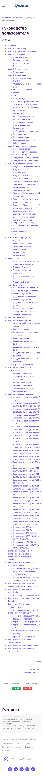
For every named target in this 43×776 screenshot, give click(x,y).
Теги (15, 95)
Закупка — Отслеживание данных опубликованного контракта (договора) (24, 217)
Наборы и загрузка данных (25, 152)
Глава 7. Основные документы (20, 163)
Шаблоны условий (21, 137)
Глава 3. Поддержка (16, 54)
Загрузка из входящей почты (26, 157)
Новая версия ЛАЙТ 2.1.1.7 (25, 530)
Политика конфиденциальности (23, 739)
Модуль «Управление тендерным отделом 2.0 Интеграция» (24, 376)
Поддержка (29, 747)
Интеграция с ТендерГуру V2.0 (26, 610)
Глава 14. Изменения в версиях (20, 394)
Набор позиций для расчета (25, 225)
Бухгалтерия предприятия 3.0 (26, 636)
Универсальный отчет (22, 314)
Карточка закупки (21, 329)
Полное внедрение (21, 72)
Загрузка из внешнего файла (25, 160)
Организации (19, 113)
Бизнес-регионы (20, 128)
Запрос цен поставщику (23, 222)
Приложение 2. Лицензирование (21, 554)
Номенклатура (19, 98)
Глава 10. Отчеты (15, 285)
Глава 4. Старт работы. (17, 69)
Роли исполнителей (21, 119)
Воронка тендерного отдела (25, 290)
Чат (14, 279)
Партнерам (18, 66)
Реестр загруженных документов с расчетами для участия (26, 302)
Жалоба (16, 234)
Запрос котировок (21, 338)
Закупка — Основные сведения (26, 166)
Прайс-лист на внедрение (11, 747)
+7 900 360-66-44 (30, 726)
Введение (11, 45)
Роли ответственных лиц (24, 116)
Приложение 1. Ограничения (19, 551)
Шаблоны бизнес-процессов (25, 131)
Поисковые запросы (22, 154)
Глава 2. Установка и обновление (21, 51)
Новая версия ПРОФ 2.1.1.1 (25, 533)
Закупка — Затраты (21, 190)
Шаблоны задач (20, 134)
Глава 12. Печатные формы (19, 320)
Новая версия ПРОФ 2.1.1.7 (25, 527)
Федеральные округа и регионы (27, 84)
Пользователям (20, 57)
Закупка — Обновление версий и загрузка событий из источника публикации (26, 208)
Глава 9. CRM (13, 258)
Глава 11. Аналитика (16, 317)
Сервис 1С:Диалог (21, 282)
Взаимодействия (20, 267)
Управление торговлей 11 (24, 619)
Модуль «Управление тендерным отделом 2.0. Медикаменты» (24, 388)
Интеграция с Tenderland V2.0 (26, 595)
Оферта (5, 739)
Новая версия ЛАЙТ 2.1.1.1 (25, 542)
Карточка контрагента (23, 364)
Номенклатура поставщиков (25, 107)
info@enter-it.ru (17, 726)
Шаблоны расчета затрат (24, 140)
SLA (18, 743)
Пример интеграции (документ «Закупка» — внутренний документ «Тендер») (26, 571)
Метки (16, 92)
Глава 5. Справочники (16, 75)
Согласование (19, 255)
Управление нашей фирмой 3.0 (26, 621)
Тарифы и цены (7, 743)
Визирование (19, 252)
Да (16, 688)
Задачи (16, 240)
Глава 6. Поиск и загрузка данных (22, 146)
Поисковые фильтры (22, 78)
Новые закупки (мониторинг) (25, 287)
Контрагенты (19, 110)
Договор (26, 743)
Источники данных (21, 149)
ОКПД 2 (16, 81)
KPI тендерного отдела (23, 382)
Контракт (17, 228)
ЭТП (15, 87)
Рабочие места (19, 143)
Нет (27, 688)
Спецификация (19, 231)
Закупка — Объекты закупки (25, 181)
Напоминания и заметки (23, 276)
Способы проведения (22, 89)
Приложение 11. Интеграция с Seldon (23, 645)
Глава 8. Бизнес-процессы (18, 237)
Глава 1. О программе (16, 48)
